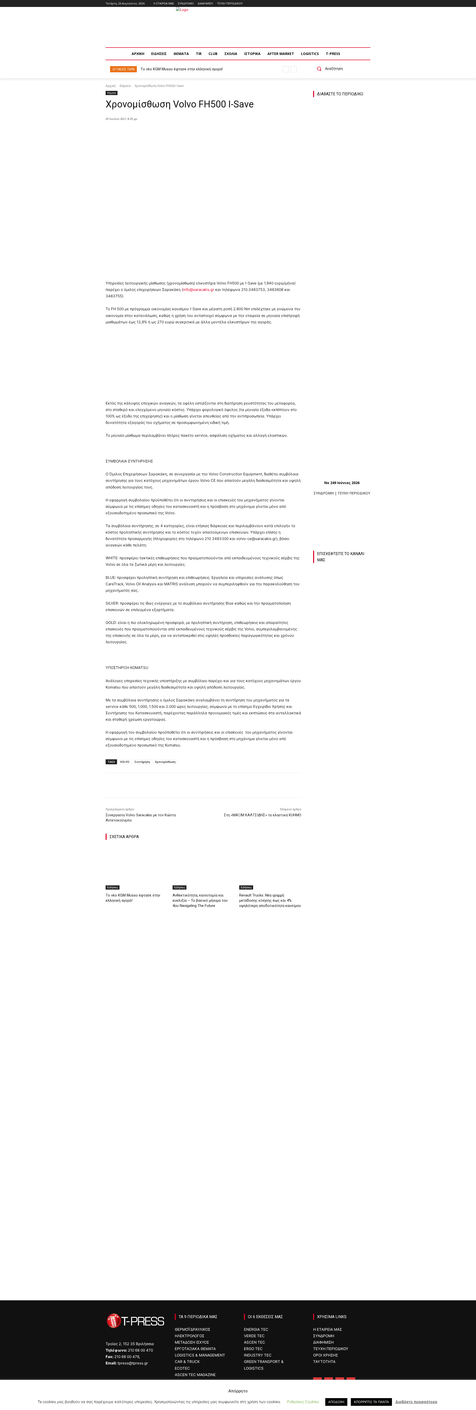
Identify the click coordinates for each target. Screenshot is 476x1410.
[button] (328, 69)
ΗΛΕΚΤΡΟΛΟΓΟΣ (189, 1335)
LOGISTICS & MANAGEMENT (200, 1355)
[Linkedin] (360, 3)
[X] (163, 131)
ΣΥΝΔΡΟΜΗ (324, 493)
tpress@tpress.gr (133, 1363)
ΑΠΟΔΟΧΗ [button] (336, 1402)
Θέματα (125, 86)
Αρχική (111, 86)
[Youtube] (367, 3)
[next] (294, 69)
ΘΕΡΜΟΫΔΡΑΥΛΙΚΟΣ (192, 1329)
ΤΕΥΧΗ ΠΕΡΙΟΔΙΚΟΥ (354, 493)
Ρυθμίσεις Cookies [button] (303, 1401)
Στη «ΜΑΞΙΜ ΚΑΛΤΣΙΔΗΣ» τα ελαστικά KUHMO (262, 815)
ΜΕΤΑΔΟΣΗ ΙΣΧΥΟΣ (192, 1342)
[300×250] (341, 1016)
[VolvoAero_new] (341, 1130)
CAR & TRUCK (187, 1361)
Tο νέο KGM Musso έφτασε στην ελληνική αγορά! (182, 69)
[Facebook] (347, 3)
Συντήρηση (142, 762)
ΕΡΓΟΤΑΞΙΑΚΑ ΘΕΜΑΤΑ (195, 1348)
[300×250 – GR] (341, 959)
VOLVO (124, 762)
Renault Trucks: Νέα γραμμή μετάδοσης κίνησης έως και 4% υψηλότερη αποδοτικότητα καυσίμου (270, 900)
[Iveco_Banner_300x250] (341, 1073)
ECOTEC (182, 1368)
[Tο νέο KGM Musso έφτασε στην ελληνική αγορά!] (137, 868)
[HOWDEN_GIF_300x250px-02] (341, 1187)
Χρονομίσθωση (165, 762)
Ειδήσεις (112, 887)
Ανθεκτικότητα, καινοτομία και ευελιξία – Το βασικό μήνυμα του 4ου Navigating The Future (200, 900)
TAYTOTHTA (324, 1361)
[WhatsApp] (186, 131)
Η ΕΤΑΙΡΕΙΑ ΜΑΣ (327, 1329)
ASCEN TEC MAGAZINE (195, 1374)
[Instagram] (354, 3)
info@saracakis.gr (198, 289)
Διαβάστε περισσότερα (416, 1401)
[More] (197, 131)
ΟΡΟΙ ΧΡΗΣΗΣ (325, 1355)
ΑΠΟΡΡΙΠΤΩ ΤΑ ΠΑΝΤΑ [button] (371, 1402)
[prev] (286, 69)
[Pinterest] (174, 131)
